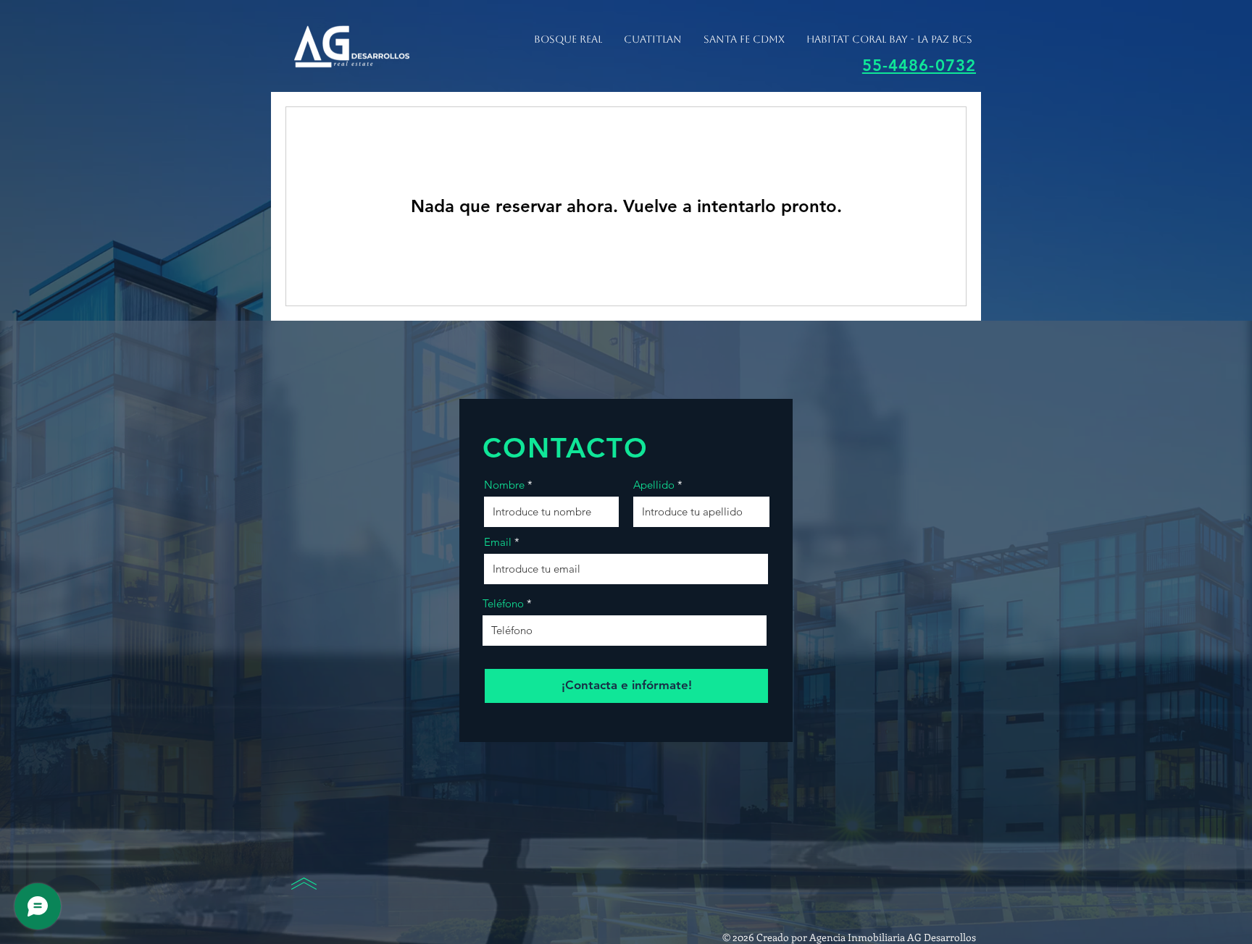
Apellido (654, 484)
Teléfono (503, 603)
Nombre (504, 484)
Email (498, 541)
